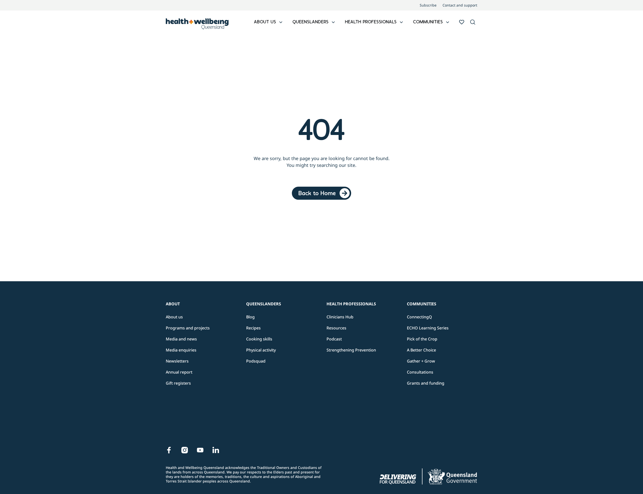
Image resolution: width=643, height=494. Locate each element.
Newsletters (177, 361)
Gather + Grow (421, 361)
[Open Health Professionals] (401, 22)
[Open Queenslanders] (333, 22)
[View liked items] (461, 22)
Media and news (181, 339)
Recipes (253, 328)
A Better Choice (421, 350)
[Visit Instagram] (184, 450)
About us (174, 317)
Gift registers (178, 383)
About (173, 303)
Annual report (179, 372)
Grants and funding (425, 383)
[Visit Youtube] (200, 450)
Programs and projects (188, 328)
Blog (250, 317)
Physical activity (261, 350)
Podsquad (255, 361)
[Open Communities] (447, 22)
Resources (336, 328)
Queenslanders (263, 303)
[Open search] (472, 22)
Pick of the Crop (422, 339)
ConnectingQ (419, 317)
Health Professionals (351, 303)
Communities (421, 303)
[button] (472, 22)
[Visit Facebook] (169, 450)
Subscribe (428, 5)
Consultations (420, 372)
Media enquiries (181, 350)
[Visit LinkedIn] (215, 450)
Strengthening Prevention (351, 350)
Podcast (334, 339)
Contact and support (460, 5)
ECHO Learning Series (428, 328)
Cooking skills (259, 339)
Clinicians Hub (340, 317)
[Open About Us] (280, 22)
